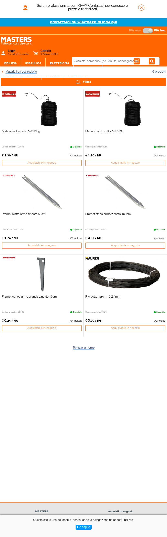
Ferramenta (88, 63)
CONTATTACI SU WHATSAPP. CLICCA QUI (83, 22)
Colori (31, 76)
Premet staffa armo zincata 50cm (24, 214)
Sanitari (11, 76)
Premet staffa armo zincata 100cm (108, 214)
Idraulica (33, 63)
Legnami (53, 76)
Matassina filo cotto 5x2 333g (21, 131)
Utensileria (116, 63)
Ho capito (83, 527)
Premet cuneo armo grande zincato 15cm (29, 296)
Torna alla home (83, 347)
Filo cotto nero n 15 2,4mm (103, 296)
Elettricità (59, 63)
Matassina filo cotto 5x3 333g (104, 131)
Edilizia (10, 63)
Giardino (75, 76)
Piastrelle (144, 63)
